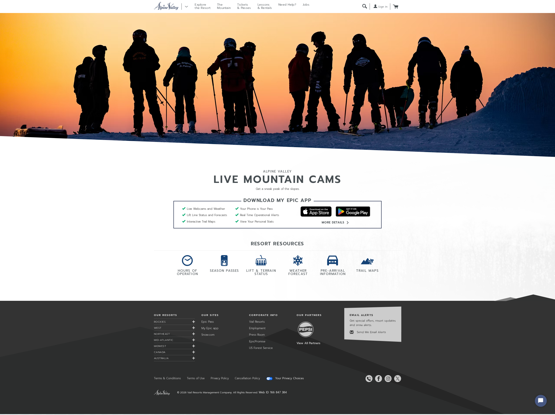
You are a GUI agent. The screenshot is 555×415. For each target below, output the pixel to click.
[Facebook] (377, 378)
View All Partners (308, 343)
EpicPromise (257, 341)
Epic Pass (207, 322)
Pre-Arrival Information (333, 272)
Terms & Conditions (167, 378)
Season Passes (224, 270)
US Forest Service (261, 348)
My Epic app (210, 328)
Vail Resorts (257, 322)
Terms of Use (196, 378)
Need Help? (287, 4)
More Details (333, 222)
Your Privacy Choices (289, 378)
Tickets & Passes (244, 6)
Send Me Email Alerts (371, 332)
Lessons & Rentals (265, 6)
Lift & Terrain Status (261, 272)
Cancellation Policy (247, 378)
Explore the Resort (203, 6)
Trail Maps (367, 270)
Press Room (257, 335)
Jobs (306, 4)
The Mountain (224, 6)
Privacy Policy (220, 378)
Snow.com (207, 335)
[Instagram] (387, 378)
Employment (257, 328)
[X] (396, 378)
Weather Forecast (298, 272)
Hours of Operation (187, 272)
